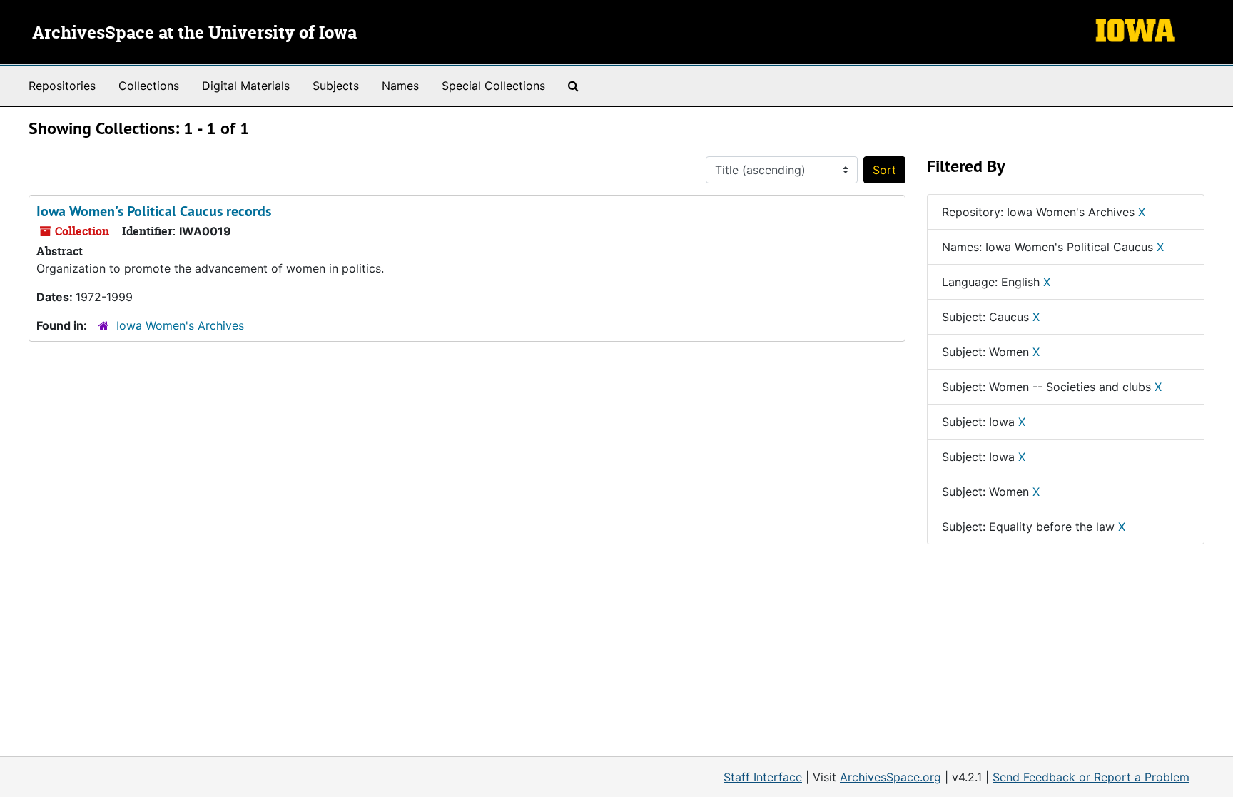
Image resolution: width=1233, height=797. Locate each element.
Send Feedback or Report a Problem (1091, 777)
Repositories (62, 85)
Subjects (336, 85)
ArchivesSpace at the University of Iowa (194, 33)
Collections (148, 85)
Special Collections (493, 85)
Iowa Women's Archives (180, 325)
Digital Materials (246, 85)
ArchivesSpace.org (890, 777)
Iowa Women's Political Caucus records (153, 211)
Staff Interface (763, 777)
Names (400, 85)
